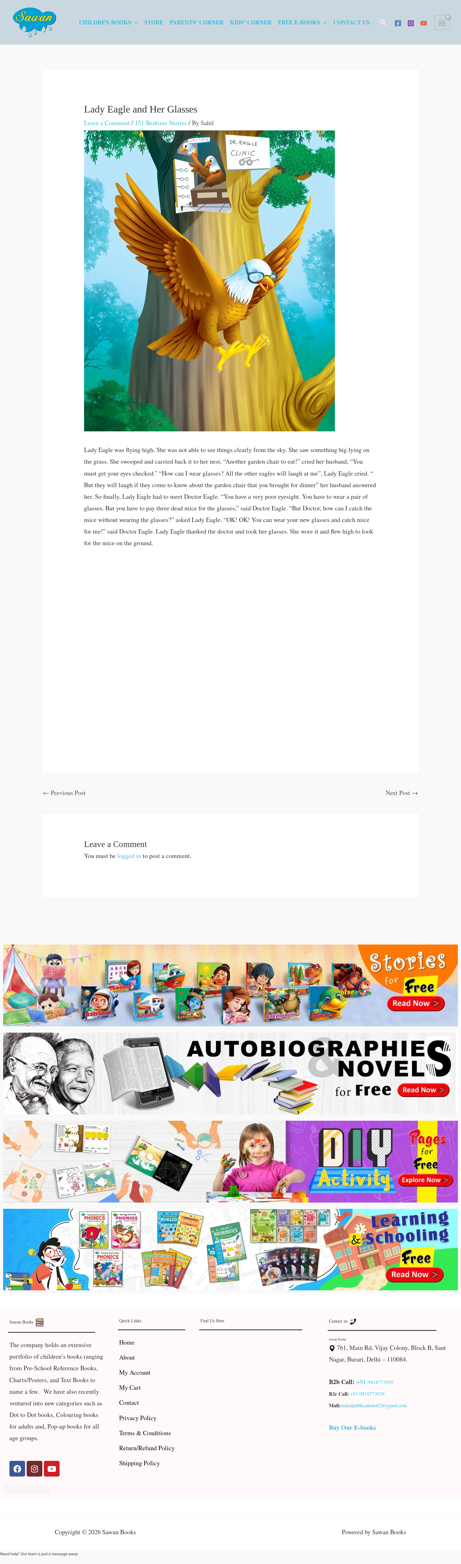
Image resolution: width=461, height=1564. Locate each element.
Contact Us (351, 22)
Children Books (105, 22)
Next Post (402, 792)
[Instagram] (410, 23)
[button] (383, 22)
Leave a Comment (107, 122)
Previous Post (64, 792)
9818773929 (380, 1382)
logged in (129, 855)
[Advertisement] (230, 603)
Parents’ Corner (197, 22)
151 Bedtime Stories (161, 122)
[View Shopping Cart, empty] (442, 22)
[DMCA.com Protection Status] (26, 1488)
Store (153, 22)
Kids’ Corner (251, 22)
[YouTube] (423, 23)
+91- (362, 1381)
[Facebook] (398, 23)
